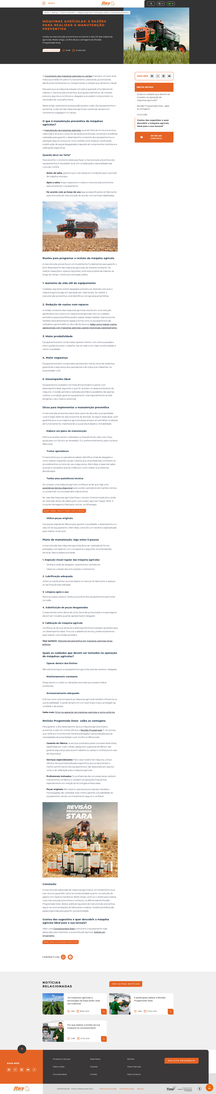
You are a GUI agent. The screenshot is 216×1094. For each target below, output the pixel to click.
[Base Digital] (200, 1089)
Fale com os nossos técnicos (61, 942)
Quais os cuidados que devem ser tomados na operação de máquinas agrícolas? (153, 97)
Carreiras (94, 1067)
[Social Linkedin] (21, 1070)
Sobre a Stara (58, 1067)
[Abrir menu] (44, 3)
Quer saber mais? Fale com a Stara (64, 511)
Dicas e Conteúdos (68, 13)
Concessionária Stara (64, 929)
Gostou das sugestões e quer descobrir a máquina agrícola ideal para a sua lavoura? (153, 123)
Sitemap (140, 1089)
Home (46, 13)
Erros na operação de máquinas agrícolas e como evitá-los (85, 712)
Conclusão (142, 114)
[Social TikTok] (34, 1070)
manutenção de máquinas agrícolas (62, 130)
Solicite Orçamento (181, 1061)
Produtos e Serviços (61, 1059)
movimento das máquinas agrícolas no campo (68, 76)
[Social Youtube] (28, 1070)
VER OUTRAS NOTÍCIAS (126, 984)
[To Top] (22, 1049)
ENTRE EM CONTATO (156, 137)
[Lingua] (171, 4)
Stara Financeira (134, 1067)
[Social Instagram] (15, 1070)
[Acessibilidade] (161, 4)
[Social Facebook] (8, 1070)
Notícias (55, 13)
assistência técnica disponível (57, 488)
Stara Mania (95, 1059)
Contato (93, 1074)
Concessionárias (60, 1074)
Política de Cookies (127, 1089)
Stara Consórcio (134, 1074)
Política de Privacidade (108, 1089)
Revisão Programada (91, 730)
